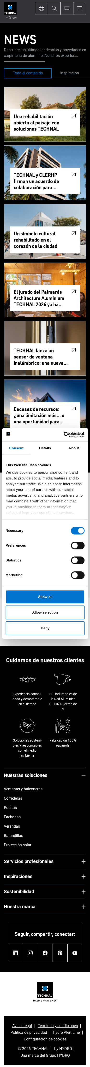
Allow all (45, 597)
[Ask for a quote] (66, 8)
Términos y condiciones (58, 1025)
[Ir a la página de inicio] (10, 11)
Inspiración (69, 73)
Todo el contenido (28, 73)
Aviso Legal (22, 1025)
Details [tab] (45, 448)
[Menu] (79, 8)
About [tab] (73, 448)
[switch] (77, 545)
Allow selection (45, 612)
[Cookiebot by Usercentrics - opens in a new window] (64, 435)
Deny (45, 628)
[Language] (41, 8)
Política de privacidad (29, 1032)
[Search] (54, 8)
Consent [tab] (16, 448)
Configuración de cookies (45, 1039)
